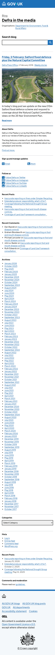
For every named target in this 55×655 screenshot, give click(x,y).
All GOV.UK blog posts (34, 603)
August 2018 (10, 482)
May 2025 (9, 269)
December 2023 (11, 309)
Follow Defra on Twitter (15, 177)
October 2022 (10, 347)
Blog (4, 15)
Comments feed (11, 543)
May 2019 (8, 458)
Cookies (33, 611)
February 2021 (10, 401)
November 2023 (11, 312)
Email (7, 164)
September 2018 (11, 479)
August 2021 (10, 385)
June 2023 (9, 325)
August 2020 (10, 417)
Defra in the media (19, 20)
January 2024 (10, 306)
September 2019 (11, 447)
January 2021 (10, 404)
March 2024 (10, 301)
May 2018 (8, 490)
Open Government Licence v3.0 (18, 624)
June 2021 (9, 390)
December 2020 (11, 406)
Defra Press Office (10, 65)
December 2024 (11, 277)
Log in (7, 538)
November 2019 (11, 442)
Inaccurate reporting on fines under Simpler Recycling (28, 198)
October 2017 (10, 509)
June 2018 (9, 487)
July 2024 (8, 290)
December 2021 (11, 374)
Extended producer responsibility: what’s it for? (25, 201)
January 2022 (10, 371)
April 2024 (9, 298)
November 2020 (11, 409)
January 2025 (10, 274)
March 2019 (9, 463)
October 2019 (10, 444)
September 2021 (11, 382)
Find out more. (8, 150)
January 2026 (10, 263)
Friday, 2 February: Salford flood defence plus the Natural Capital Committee (26, 58)
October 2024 (10, 282)
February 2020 (11, 433)
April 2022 (9, 363)
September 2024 (12, 285)
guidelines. (20, 584)
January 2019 (10, 468)
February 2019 (10, 466)
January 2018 (10, 501)
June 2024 (9, 293)
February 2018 (10, 498)
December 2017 (11, 504)
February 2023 (11, 336)
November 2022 (11, 344)
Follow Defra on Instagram (16, 180)
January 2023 (10, 339)
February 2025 (11, 271)
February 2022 (11, 369)
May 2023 (9, 328)
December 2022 (11, 342)
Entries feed (9, 541)
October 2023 (10, 315)
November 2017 (11, 506)
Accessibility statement (14, 611)
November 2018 (11, 474)
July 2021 (8, 388)
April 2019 (9, 460)
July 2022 (8, 355)
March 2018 (9, 495)
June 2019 (9, 455)
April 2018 (9, 493)
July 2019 (8, 452)
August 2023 (10, 320)
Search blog (9, 37)
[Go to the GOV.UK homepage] (12, 4)
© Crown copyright (27, 648)
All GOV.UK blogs (11, 603)
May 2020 (9, 425)
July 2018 (8, 485)
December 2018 (11, 471)
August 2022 (10, 352)
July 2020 (8, 420)
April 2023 (9, 331)
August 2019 (10, 450)
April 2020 (9, 428)
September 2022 (12, 350)
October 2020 (10, 412)
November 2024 (11, 279)
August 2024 (10, 288)
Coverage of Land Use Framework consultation (25, 214)
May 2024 (9, 296)
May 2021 (8, 393)
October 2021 (10, 379)
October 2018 (10, 477)
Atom (33, 164)
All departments (21, 607)
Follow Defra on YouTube (16, 183)
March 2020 (10, 431)
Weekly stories (40, 65)
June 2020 (9, 423)
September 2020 (12, 414)
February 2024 (11, 304)
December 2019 (11, 439)
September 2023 (12, 317)
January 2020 (10, 436)
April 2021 (9, 396)
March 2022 (10, 366)
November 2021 (11, 377)
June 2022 (9, 358)
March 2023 (10, 334)
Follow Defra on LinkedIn (16, 186)
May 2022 (9, 360)
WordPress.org (11, 546)
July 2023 (8, 323)
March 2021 (9, 398)
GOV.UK (6, 607)
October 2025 (10, 266)
